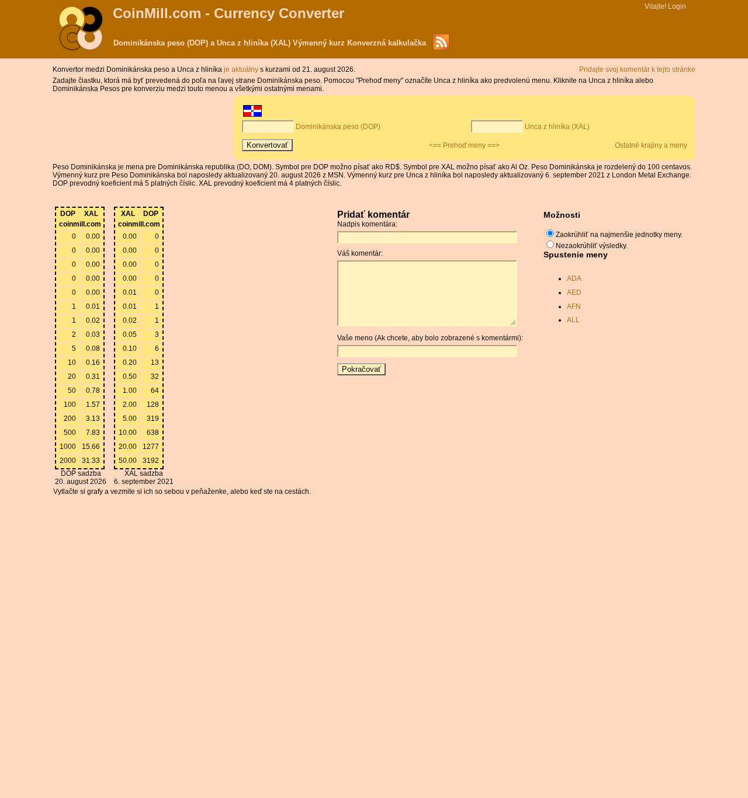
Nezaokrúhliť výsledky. (592, 246)
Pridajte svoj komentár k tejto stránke (637, 69)
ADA (574, 278)
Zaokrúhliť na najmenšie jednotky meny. (619, 235)
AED (574, 292)
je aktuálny (242, 69)
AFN (574, 306)
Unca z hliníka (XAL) (557, 127)
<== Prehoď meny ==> (464, 145)
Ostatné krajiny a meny (651, 145)
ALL (573, 320)
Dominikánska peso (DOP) (338, 127)
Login (677, 6)
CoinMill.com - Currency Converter (228, 13)
